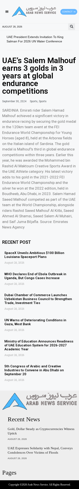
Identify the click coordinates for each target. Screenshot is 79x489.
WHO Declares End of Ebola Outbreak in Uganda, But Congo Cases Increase (35, 276)
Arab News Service (37, 484)
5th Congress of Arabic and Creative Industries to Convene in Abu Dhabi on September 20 (34, 370)
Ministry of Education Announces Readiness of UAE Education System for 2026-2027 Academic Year (38, 345)
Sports (34, 101)
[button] (6, 11)
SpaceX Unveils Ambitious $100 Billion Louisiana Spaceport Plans (34, 255)
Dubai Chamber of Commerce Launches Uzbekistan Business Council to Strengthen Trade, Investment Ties (38, 299)
